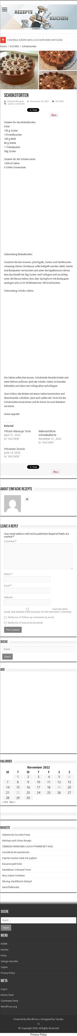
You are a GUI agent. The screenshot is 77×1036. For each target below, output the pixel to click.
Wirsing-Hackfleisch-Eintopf (17, 881)
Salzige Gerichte (9, 961)
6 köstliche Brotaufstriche (15, 852)
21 (7, 792)
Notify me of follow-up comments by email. (31, 617)
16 (28, 787)
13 (69, 782)
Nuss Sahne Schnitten (13, 875)
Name (8, 574)
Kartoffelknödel (10, 887)
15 (18, 787)
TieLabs (59, 1019)
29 (18, 798)
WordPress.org (9, 1006)
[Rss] (38, 1024)
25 (48, 792)
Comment (10, 541)
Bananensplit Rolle (12, 863)
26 (59, 792)
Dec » (12, 802)
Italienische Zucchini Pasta (16, 834)
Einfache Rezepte (15, 101)
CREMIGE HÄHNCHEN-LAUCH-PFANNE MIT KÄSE (35, 40)
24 (38, 792)
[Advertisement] (38, 212)
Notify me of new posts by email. (25, 622)
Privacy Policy (8, 973)
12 (59, 782)
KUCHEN (14, 46)
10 (38, 782)
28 (7, 798)
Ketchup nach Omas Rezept (16, 840)
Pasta (4, 955)
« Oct (5, 802)
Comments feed (9, 1000)
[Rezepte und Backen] (38, 16)
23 (28, 792)
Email (8, 585)
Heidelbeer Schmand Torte (16, 869)
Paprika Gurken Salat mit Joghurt (19, 858)
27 (69, 792)
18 (48, 787)
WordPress (33, 1019)
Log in (4, 989)
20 (69, 787)
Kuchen (4, 949)
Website (8, 597)
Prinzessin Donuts (14, 448)
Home (3, 46)
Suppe (4, 967)
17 (38, 787)
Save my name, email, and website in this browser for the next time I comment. (38, 610)
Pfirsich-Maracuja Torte (17, 431)
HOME (4, 943)
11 (48, 782)
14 (7, 787)
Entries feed (7, 995)
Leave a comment (16, 104)
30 (28, 798)
